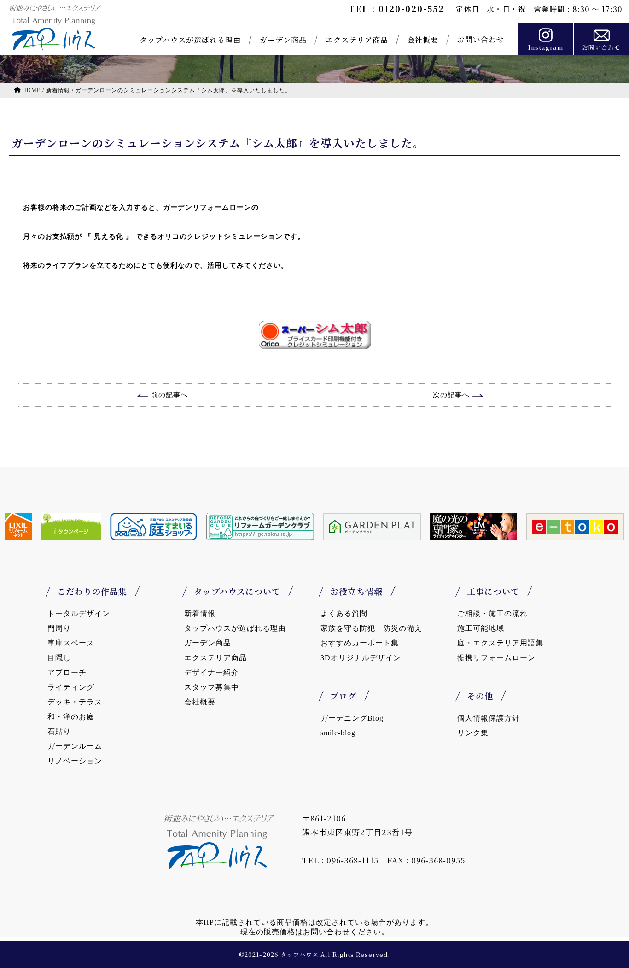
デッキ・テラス (74, 702)
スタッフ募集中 (211, 687)
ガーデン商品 (283, 40)
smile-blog (337, 733)
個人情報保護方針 (488, 718)
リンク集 (473, 733)
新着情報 (199, 613)
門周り (59, 628)
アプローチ (67, 672)
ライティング (70, 687)
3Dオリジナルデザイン (360, 658)
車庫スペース (70, 643)
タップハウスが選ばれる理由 (190, 40)
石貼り (59, 731)
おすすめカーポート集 (359, 643)
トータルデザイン (78, 613)
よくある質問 (343, 613)
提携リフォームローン (496, 658)
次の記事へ (451, 395)
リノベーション (74, 761)
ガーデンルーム (74, 746)
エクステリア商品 (357, 40)
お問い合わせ (480, 39)
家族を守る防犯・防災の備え (371, 628)
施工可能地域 (480, 628)
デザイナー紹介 (211, 672)
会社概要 (422, 40)
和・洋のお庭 (70, 717)
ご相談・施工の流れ (492, 613)
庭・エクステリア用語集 (500, 643)
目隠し (59, 658)
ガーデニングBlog (352, 718)
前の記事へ (169, 395)
